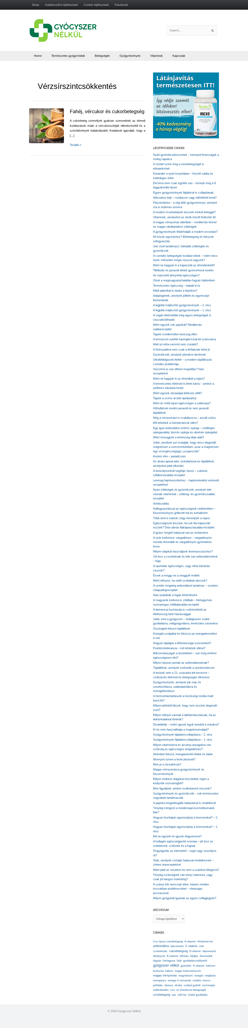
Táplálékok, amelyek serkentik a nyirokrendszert (183, 667)
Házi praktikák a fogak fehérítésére (175, 595)
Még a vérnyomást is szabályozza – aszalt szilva (184, 417)
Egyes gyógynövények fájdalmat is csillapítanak (183, 192)
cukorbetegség (178, 951)
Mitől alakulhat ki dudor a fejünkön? (175, 290)
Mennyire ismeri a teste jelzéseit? (174, 759)
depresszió (209, 951)
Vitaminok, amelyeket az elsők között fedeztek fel (184, 217)
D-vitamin (195, 951)
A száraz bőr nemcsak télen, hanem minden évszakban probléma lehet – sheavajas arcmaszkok (181, 889)
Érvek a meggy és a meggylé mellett (176, 575)
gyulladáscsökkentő (195, 960)
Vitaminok (156, 55)
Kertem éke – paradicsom (169, 456)
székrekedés (161, 989)
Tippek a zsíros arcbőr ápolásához (175, 398)
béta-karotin (177, 946)
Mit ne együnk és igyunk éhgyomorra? (177, 836)
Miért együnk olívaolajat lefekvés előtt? (177, 393)
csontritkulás (160, 951)
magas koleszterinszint (188, 970)
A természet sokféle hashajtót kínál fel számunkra (184, 339)
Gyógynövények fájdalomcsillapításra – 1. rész (182, 739)
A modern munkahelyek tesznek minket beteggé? (184, 212)
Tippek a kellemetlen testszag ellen (175, 334)
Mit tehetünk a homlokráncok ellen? (175, 422)
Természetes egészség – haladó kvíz (176, 285)
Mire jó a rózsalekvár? (167, 764)
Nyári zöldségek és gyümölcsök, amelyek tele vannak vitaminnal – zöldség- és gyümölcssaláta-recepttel (184, 494)
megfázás (210, 975)
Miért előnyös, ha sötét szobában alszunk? (180, 580)
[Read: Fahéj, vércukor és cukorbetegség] (52, 125)
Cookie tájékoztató (96, 4)
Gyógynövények (130, 55)
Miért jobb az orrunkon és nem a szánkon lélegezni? (186, 869)
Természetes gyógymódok (68, 55)
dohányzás (159, 956)
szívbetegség (161, 994)
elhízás (184, 956)
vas (174, 994)
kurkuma (158, 970)
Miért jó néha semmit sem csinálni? (175, 344)
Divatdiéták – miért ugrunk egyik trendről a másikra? (186, 724)
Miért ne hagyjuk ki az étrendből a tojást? (179, 378)
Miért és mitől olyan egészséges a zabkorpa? (181, 403)
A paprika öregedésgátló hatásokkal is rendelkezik (184, 803)
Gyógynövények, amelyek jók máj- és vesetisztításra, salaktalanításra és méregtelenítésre (177, 687)
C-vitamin (191, 946)
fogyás (157, 960)
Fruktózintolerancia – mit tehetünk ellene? (179, 648)
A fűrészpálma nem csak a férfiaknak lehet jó (181, 349)
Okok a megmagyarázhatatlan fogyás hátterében (184, 280)
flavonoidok (206, 956)
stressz (168, 985)
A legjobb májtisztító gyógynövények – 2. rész (182, 305)
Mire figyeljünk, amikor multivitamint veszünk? (182, 788)
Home (38, 55)
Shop (35, 4)
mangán (198, 975)
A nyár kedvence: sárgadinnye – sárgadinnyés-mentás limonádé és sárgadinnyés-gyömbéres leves (183, 542)
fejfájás (194, 956)
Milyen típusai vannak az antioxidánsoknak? (181, 662)
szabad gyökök (192, 985)
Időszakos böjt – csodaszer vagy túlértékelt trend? (185, 197)
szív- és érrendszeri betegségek (188, 989)
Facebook (121, 4)
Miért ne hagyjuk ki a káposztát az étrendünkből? (184, 265)
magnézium (185, 975)
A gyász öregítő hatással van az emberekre (180, 532)
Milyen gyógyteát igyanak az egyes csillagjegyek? (184, 898)
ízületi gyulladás (198, 994)
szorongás (208, 985)
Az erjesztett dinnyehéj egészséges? (176, 275)
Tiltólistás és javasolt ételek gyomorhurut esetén (183, 270)
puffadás (158, 985)
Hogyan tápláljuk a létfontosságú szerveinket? (182, 643)
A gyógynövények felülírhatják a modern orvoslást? (185, 231)
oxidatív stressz (202, 980)
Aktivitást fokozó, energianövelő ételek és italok (183, 754)
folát (179, 960)
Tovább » (75, 145)
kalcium (210, 965)
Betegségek (102, 55)
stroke (178, 985)
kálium (169, 970)
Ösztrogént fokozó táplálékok (171, 628)
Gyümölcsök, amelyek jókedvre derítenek (179, 354)
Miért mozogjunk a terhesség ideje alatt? (178, 437)
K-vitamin (198, 965)
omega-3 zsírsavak (179, 980)
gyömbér (186, 965)
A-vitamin (190, 941)
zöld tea (181, 994)
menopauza (159, 980)
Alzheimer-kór (205, 941)
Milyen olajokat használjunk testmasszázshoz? (183, 551)
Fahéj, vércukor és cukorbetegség (107, 111)
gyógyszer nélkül (166, 965)
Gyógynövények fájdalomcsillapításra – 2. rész (182, 734)
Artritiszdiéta (161, 503)
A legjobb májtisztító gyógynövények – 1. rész (182, 310)
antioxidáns (161, 946)
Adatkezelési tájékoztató (61, 4)
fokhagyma (169, 960)
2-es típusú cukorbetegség (168, 941)
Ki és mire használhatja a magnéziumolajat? (181, 729)
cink (201, 946)
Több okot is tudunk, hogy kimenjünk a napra (181, 518)
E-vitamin (172, 955)
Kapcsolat (178, 55)
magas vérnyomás (165, 975)
